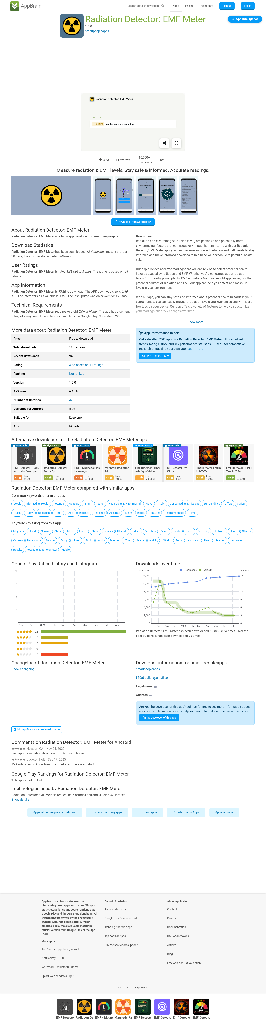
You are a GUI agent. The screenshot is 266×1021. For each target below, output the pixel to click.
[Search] (163, 6)
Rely (161, 503)
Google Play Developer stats (121, 918)
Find (233, 531)
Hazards (113, 503)
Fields (176, 531)
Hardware (236, 540)
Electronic (219, 531)
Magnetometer (48, 549)
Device (164, 531)
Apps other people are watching (55, 812)
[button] (195, 686)
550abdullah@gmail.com (153, 678)
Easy (30, 512)
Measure (74, 503)
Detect (141, 512)
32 (71, 400)
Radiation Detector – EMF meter (56, 467)
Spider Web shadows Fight (58, 976)
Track (17, 512)
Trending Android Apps (118, 927)
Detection (150, 531)
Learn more (195, 349)
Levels (17, 503)
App (70, 512)
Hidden (136, 531)
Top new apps (147, 812)
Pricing (189, 5)
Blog (170, 954)
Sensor (45, 531)
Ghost (58, 531)
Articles (171, 945)
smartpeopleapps (148, 669)
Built (89, 540)
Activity (153, 540)
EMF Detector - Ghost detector (147, 467)
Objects (246, 531)
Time (192, 512)
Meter (128, 512)
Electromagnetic (174, 512)
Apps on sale (224, 812)
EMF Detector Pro (176, 467)
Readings (99, 512)
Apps (176, 5)
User (207, 540)
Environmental (132, 503)
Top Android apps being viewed (60, 949)
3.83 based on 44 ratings (86, 365)
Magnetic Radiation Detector (117, 467)
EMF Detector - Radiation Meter (26, 467)
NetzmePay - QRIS (53, 958)
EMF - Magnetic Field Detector (87, 467)
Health (45, 503)
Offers (228, 503)
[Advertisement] (128, 65)
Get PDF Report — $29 (155, 355)
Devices (108, 531)
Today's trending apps (107, 812)
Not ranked (76, 374)
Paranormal (34, 540)
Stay (87, 503)
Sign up (227, 5)
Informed (31, 503)
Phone (95, 531)
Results (17, 549)
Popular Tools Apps (186, 812)
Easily (63, 540)
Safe (100, 503)
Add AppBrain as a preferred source (38, 729)
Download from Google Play (134, 221)
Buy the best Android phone (121, 945)
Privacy (171, 918)
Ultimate (122, 531)
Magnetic (19, 531)
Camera (18, 540)
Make (149, 503)
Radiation (44, 512)
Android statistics (115, 909)
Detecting (203, 531)
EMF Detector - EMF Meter (239, 467)
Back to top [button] (256, 985)
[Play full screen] (176, 143)
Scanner (115, 540)
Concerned (176, 503)
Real (189, 531)
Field (33, 531)
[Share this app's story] (164, 143)
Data (179, 540)
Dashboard (206, 5)
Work (166, 540)
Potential (59, 503)
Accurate (114, 512)
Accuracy (193, 540)
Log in (247, 5)
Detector (84, 512)
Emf (58, 512)
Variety (241, 503)
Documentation (176, 927)
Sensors (50, 540)
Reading (220, 540)
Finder (83, 531)
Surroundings (212, 503)
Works (101, 540)
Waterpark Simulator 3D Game (60, 967)
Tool (127, 540)
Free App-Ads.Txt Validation (184, 962)
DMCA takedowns (178, 936)
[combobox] (143, 6)
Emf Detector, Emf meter (208, 467)
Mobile (66, 549)
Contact (172, 909)
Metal (70, 531)
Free (76, 540)
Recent (30, 549)
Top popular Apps (115, 936)
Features (154, 512)
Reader (140, 540)
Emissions (193, 503)
